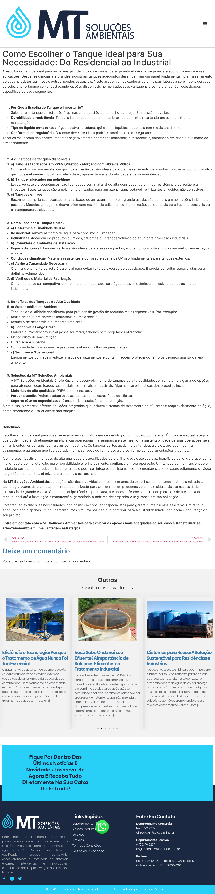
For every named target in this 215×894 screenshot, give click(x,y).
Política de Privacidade (88, 851)
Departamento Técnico (88, 824)
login (40, 561)
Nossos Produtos (84, 829)
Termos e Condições (86, 845)
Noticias (78, 840)
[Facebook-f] (4, 879)
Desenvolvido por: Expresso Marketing (141, 889)
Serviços (78, 834)
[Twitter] (20, 879)
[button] (205, 23)
